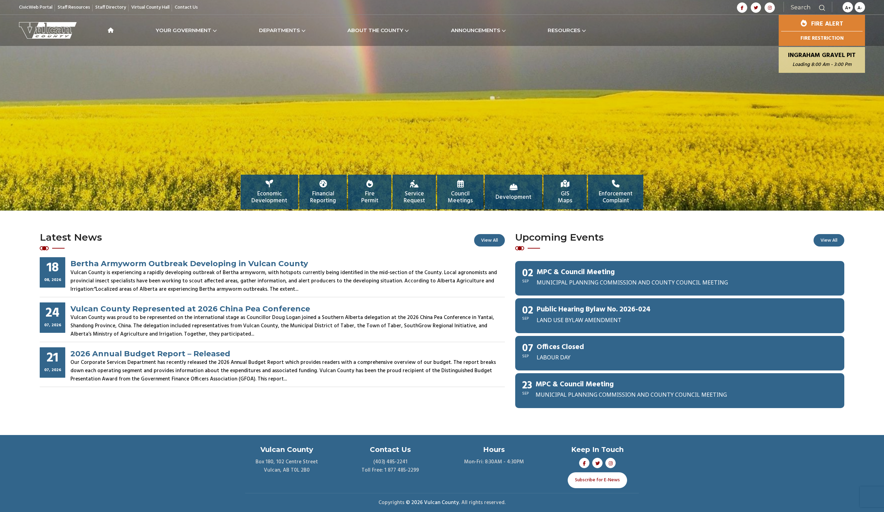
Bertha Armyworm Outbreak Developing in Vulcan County (189, 263)
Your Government (183, 30)
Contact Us (186, 7)
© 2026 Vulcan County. (433, 503)
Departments (279, 30)
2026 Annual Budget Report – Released (150, 353)
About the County (375, 30)
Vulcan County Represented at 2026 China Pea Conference (190, 308)
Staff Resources (74, 7)
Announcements (475, 30)
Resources (564, 30)
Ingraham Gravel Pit (822, 59)
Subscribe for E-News (597, 480)
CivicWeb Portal (35, 7)
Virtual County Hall (150, 7)
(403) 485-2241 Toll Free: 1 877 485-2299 (390, 466)
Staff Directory (110, 7)
